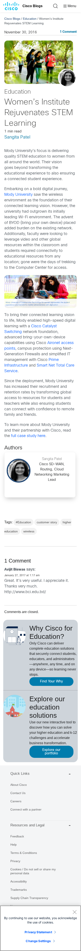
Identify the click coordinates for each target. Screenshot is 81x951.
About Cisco (18, 784)
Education (30, 18)
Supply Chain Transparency (29, 898)
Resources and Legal (27, 825)
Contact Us (17, 793)
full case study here (28, 436)
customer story (47, 522)
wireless (28, 531)
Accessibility (18, 881)
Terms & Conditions (23, 853)
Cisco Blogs (32, 6)
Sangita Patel (17, 137)
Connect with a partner (25, 809)
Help (13, 844)
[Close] (74, 912)
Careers (15, 801)
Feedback (17, 836)
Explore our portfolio (51, 751)
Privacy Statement (38, 932)
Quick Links (20, 774)
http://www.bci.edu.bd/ (25, 592)
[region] (40, 928)
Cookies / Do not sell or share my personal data (33, 871)
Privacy (15, 861)
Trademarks (18, 889)
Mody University (18, 195)
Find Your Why (51, 681)
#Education (23, 522)
